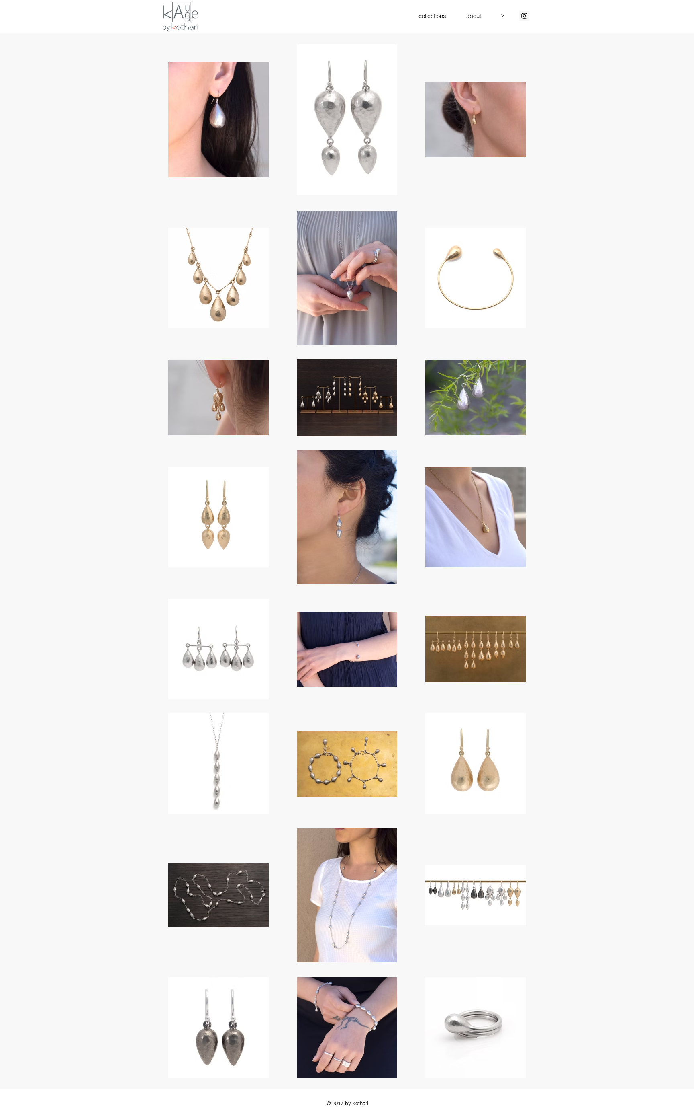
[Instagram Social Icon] (524, 16)
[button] (432, 16)
